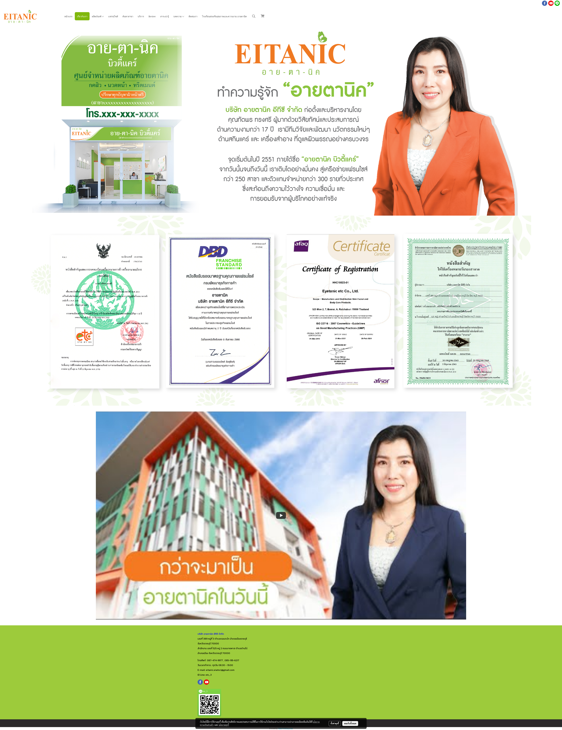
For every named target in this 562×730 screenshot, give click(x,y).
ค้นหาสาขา (127, 16)
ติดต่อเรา (193, 16)
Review (152, 16)
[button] (254, 16)
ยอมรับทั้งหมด (350, 723)
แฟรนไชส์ (113, 16)
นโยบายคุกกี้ (224, 725)
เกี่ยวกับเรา (82, 16)
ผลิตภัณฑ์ (97, 16)
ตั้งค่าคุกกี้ (335, 723)
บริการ (141, 16)
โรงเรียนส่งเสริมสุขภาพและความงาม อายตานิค (224, 16)
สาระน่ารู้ (164, 16)
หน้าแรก (68, 16)
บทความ (177, 16)
